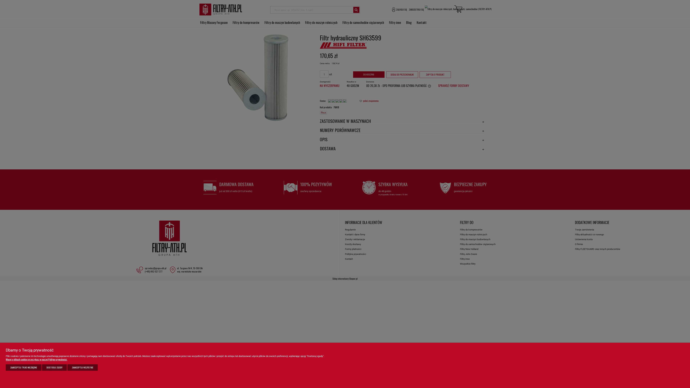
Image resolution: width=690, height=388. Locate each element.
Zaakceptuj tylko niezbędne (23, 367)
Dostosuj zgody (54, 367)
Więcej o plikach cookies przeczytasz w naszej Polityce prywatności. (36, 359)
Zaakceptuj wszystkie (82, 367)
